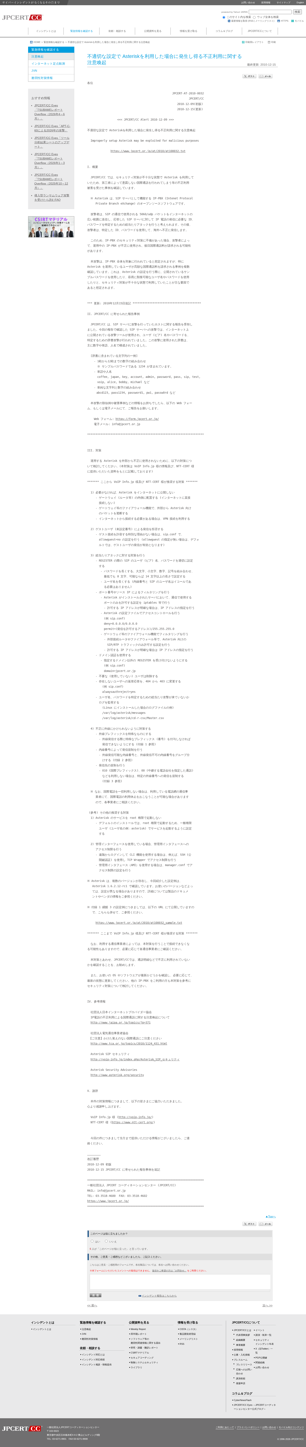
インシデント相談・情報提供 (97, 1364)
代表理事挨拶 (243, 1335)
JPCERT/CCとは (242, 1330)
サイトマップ (283, 2)
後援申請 (240, 1383)
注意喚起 (37, 56)
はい (97, 1241)
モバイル (299, 21)
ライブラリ (136, 1367)
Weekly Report (138, 1329)
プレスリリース (244, 1364)
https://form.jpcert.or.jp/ (137, 419)
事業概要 (240, 1345)
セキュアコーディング (142, 1357)
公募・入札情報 (242, 1354)
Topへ (272, 1216)
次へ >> (267, 1305)
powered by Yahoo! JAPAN (234, 12)
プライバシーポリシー (248, 1427)
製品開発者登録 (188, 1334)
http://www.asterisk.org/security (117, 1075)
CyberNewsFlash (242, 1400)
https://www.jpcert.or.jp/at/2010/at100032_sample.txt (139, 922)
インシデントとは (46, 31)
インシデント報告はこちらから (159, 1295)
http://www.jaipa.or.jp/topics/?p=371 (121, 1022)
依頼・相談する (117, 31)
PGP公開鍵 (261, 1357)
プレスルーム (241, 1359)
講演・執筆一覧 (263, 1335)
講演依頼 (240, 1378)
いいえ (113, 1241)
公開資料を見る (153, 31)
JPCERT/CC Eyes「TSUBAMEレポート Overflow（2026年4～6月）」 (49, 112)
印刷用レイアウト (254, 42)
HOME (37, 42)
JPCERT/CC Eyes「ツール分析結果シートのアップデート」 (52, 142)
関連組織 (260, 1362)
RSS (251, 21)
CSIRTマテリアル (140, 1352)
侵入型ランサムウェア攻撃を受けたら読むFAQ (51, 197)
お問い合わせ (248, 2)
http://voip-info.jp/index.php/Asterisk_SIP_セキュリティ (135, 1059)
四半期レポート (139, 1334)
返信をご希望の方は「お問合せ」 (169, 1270)
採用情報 (265, 2)
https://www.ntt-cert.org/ (132, 1122)
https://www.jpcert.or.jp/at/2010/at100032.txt (148, 151)
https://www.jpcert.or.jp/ (108, 1201)
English (300, 2)
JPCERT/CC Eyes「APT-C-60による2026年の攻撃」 (52, 128)
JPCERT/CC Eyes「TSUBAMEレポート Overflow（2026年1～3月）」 (49, 160)
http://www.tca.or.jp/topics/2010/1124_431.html (129, 1043)
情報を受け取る (188, 31)
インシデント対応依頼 (93, 1359)
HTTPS (284, 21)
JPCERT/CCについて (260, 31)
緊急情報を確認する (81, 31)
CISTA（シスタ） (189, 1329)
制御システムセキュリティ (144, 1362)
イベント (260, 1330)
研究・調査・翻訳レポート (144, 1347)
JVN (34, 70)
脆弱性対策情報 (42, 78)
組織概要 (240, 1340)
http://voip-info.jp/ (135, 1117)
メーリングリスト (264, 21)
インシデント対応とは (93, 1354)
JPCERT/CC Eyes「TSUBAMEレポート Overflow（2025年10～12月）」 (51, 181)
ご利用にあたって (225, 1427)
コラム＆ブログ (224, 31)
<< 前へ (92, 1305)
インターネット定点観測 (48, 63)
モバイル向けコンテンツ (291, 1427)
